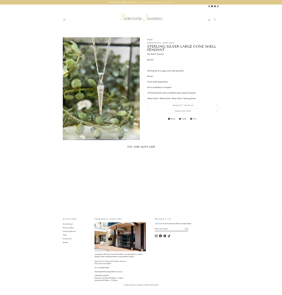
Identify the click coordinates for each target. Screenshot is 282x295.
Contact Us (67, 239)
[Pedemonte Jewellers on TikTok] (169, 235)
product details (183, 105)
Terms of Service (69, 231)
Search (65, 242)
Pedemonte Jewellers (160, 43)
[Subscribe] (186, 228)
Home (149, 39)
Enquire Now (183, 111)
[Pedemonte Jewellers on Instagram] (156, 235)
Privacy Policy (68, 228)
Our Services (68, 224)
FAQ (64, 235)
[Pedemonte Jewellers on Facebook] (160, 235)
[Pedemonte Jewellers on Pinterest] (164, 235)
